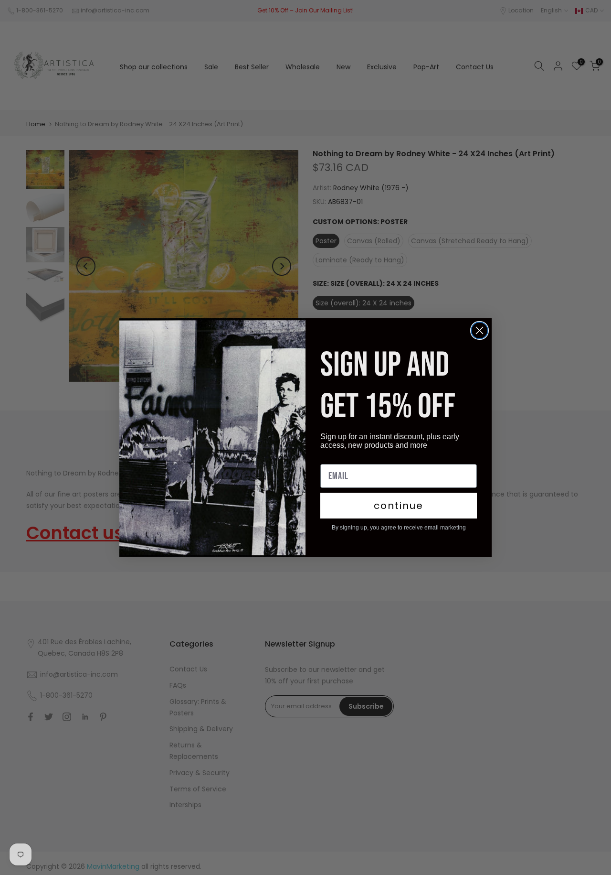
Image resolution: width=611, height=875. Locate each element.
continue (398, 505)
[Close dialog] (479, 330)
